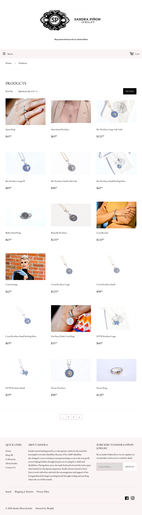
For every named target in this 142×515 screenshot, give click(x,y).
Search (8, 491)
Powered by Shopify (45, 508)
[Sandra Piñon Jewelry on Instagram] (133, 498)
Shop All (9, 455)
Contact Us (11, 467)
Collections (11, 459)
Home (8, 63)
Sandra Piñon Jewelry (22, 508)
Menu (10, 53)
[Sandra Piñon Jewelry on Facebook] (127, 498)
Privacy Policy (43, 491)
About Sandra (11, 463)
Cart (137, 53)
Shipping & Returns (24, 491)
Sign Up (129, 466)
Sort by (9, 91)
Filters (130, 91)
